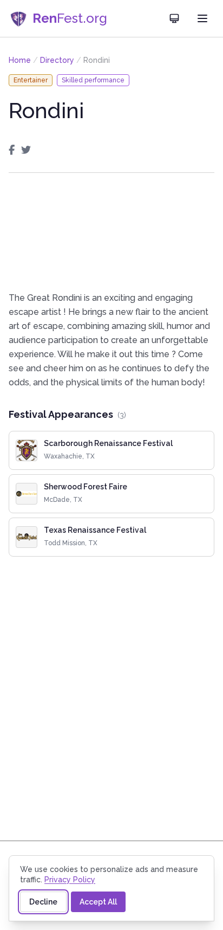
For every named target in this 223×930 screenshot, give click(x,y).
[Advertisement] (111, 232)
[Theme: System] (174, 18)
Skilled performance (93, 80)
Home (20, 60)
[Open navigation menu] (202, 18)
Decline (43, 901)
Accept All (98, 901)
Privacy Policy (69, 879)
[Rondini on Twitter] (26, 150)
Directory (57, 60)
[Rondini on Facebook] (12, 150)
